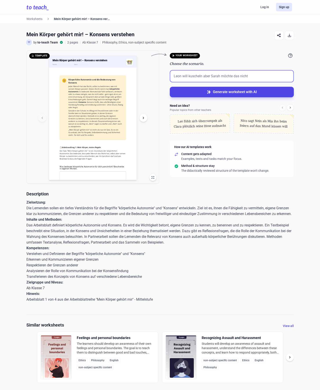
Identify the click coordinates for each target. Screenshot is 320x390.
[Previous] (282, 107)
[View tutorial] (290, 55)
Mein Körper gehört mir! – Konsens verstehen (82, 19)
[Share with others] (278, 35)
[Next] (290, 107)
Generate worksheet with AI (235, 92)
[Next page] (143, 118)
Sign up (284, 7)
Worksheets (34, 19)
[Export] (289, 35)
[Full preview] (152, 177)
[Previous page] (42, 118)
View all (288, 326)
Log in (264, 7)
